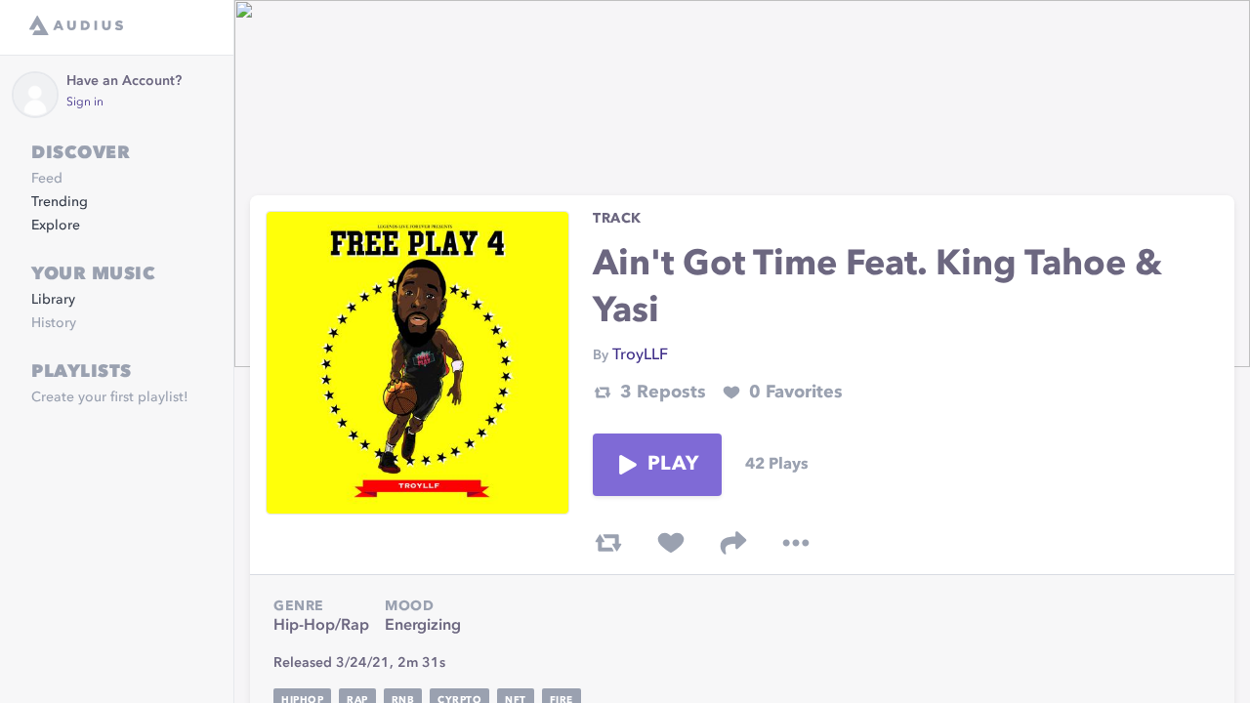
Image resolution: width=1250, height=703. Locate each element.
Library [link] (53, 300)
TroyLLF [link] (640, 355)
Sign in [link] (85, 102)
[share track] (733, 542)
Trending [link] (59, 202)
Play (672, 465)
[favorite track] (671, 542)
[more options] (796, 542)
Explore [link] (55, 225)
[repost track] (608, 542)
